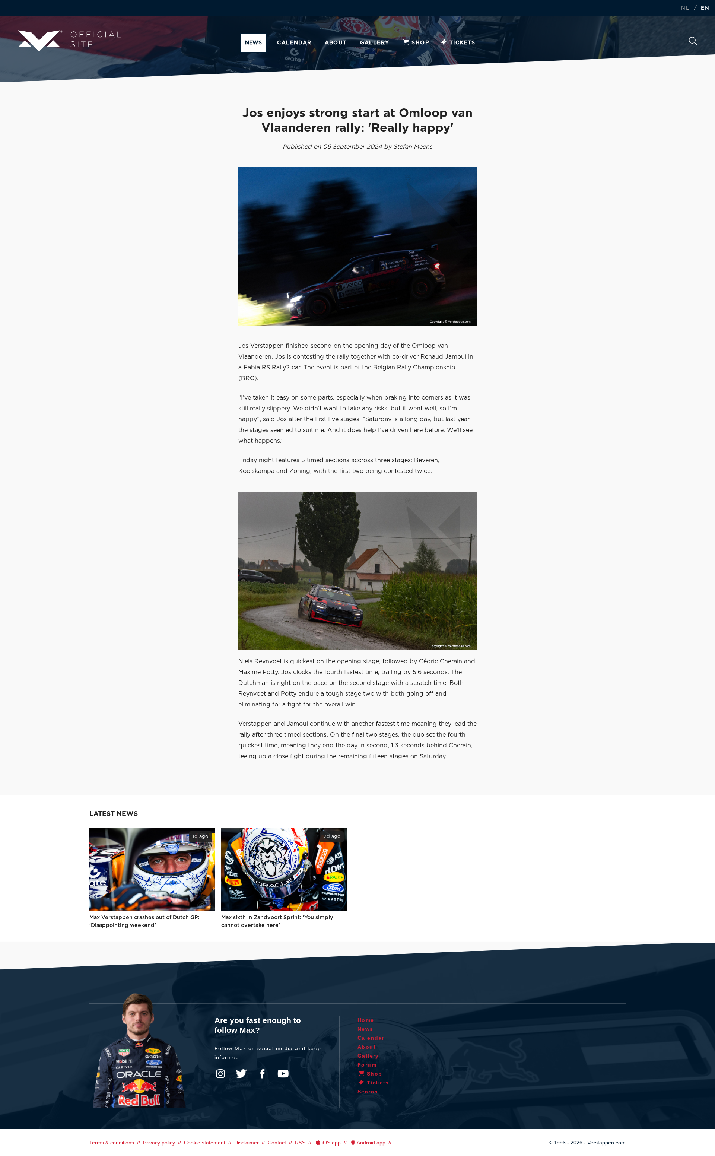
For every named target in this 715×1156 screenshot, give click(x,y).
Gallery (375, 42)
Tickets (462, 42)
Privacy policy (159, 1143)
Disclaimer (246, 1143)
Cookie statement (204, 1143)
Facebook (262, 1074)
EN (705, 8)
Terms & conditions (111, 1143)
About (336, 42)
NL (685, 8)
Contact (277, 1143)
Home (366, 1020)
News (253, 42)
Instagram (220, 1074)
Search (693, 43)
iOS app (331, 1143)
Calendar (294, 42)
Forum (367, 1065)
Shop (420, 42)
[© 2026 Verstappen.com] (357, 246)
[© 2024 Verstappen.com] (357, 571)
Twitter (241, 1074)
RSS (300, 1143)
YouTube (283, 1074)
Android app (371, 1143)
